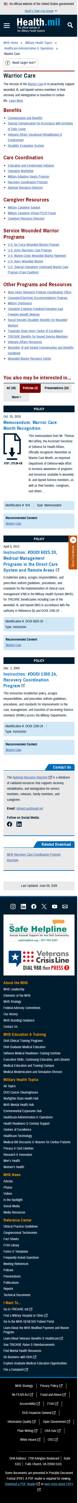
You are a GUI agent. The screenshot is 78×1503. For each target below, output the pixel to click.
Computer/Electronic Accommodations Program (38, 298)
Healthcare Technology (17, 1136)
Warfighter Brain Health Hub (20, 1098)
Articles (8, 1181)
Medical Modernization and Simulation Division (32, 1072)
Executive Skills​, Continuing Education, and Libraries (36, 1059)
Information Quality (19, 1422)
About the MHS (15, 982)
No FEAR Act (20, 1395)
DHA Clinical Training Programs (23, 1041)
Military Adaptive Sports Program (28, 176)
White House (28, 1439)
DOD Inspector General (36, 1413)
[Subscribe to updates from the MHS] (65, 908)
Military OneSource (20, 303)
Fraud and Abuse (51, 1395)
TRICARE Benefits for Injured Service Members (38, 336)
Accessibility (28, 1404)
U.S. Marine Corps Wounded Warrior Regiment (37, 256)
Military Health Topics (21, 1079)
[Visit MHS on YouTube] (54, 908)
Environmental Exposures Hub (22, 1111)
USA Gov (50, 1431)
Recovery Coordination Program (28, 182)
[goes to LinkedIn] (19, 825)
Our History (10, 1014)
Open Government (54, 1422)
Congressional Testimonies (20, 1233)
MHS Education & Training (24, 1034)
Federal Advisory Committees (22, 1008)
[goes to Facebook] (9, 825)
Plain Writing (25, 1431)
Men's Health (11, 1161)
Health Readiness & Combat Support (26, 1123)
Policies (8, 1270)
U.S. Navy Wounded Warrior (25, 261)
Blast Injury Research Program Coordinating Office (39, 292)
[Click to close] (73, 540)
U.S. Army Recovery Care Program (30, 250)
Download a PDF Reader (20, 1484)
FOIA (50, 1404)
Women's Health (13, 1167)
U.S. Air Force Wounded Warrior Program (33, 245)
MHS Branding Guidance (18, 1020)
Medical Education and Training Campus (28, 1065)
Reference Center (17, 1220)
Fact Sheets (11, 1239)
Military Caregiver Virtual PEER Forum (32, 213)
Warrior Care (35, 84)
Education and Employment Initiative (31, 165)
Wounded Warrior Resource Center (29, 359)
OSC (51, 1439)
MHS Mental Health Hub (18, 1105)
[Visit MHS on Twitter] (44, 908)
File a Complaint (13, 1369)
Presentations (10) (57, 388)
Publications (11, 1283)
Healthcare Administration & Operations (28, 1117)
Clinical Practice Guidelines (20, 1226)
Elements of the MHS (17, 995)
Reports (8, 1289)
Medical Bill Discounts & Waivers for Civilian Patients (37, 1142)
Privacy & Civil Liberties (18, 1148)
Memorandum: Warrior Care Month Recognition (30, 425)
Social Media (11, 1206)
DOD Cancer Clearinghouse (20, 1092)
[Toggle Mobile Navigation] (6, 25)
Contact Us (10, 1027)
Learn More (16, 101)
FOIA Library (11, 1245)
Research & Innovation (17, 1155)
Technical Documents (17, 1295)
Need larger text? (24, 63)
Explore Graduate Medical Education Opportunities (35, 1363)
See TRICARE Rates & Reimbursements (29, 1345)
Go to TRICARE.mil (15, 1309)
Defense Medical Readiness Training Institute (31, 1053)
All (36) (11, 388)
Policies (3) (30, 388)
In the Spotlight (13, 1200)
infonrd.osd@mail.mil (29, 808)
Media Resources (14, 1212)
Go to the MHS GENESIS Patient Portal (28, 1321)
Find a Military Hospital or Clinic (23, 1315)
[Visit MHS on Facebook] (33, 908)
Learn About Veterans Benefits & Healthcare (31, 1338)
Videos (7, 1193)
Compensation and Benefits (25, 118)
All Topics (9, 1086)
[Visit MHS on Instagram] (13, 908)
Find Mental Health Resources (22, 1351)
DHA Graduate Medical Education (24, 1047)
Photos (7, 1187)
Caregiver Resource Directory (26, 218)
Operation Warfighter (21, 171)
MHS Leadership (13, 989)
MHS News (12, 1174)
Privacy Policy (49, 1386)
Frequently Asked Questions (21, 1257)
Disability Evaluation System (26, 146)
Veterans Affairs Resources (25, 342)
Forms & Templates (15, 1251)
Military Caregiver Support (24, 207)
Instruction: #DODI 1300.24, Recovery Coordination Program (30, 680)
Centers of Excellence (17, 1129)
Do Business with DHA (17, 1357)
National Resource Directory (25, 187)
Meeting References (16, 1264)
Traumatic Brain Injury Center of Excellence (35, 331)
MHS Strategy (12, 1001)
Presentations (12, 1276)
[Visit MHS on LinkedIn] (23, 908)
